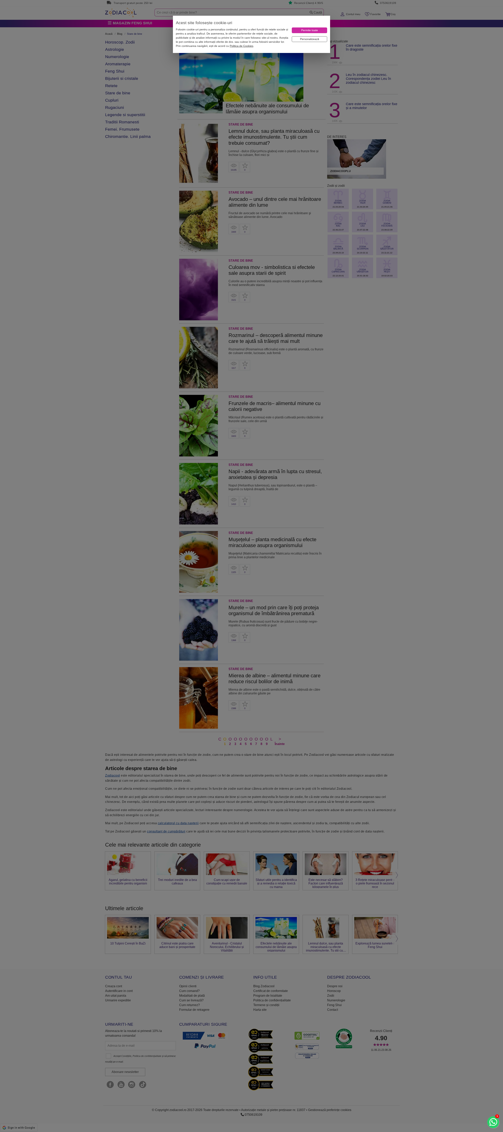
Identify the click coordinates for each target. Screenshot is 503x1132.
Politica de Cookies (241, 45)
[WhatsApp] (493, 1122)
